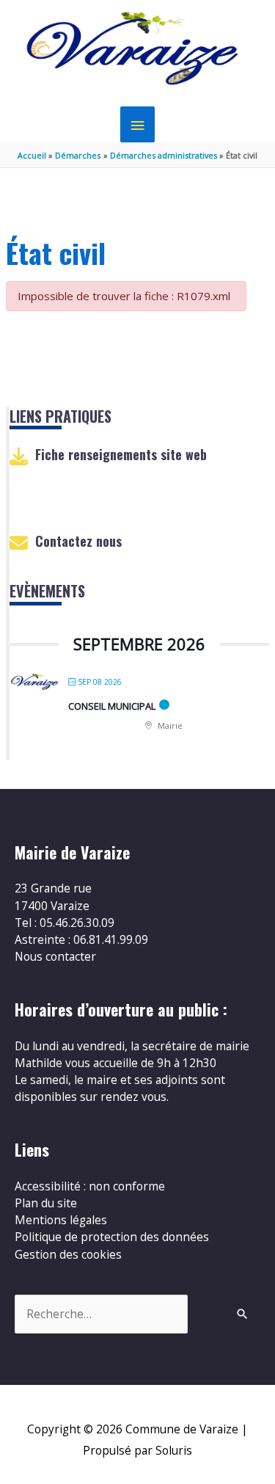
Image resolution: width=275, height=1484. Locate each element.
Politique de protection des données (112, 1237)
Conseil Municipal (111, 706)
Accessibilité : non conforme (90, 1186)
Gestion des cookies (68, 1254)
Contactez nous (78, 540)
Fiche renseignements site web (121, 454)
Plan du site (46, 1203)
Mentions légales (61, 1220)
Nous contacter (55, 956)
